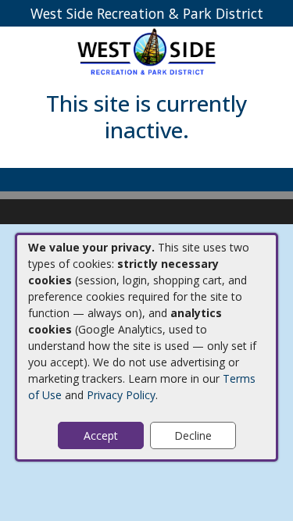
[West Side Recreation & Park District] (146, 51)
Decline (193, 435)
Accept (101, 435)
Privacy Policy (121, 394)
